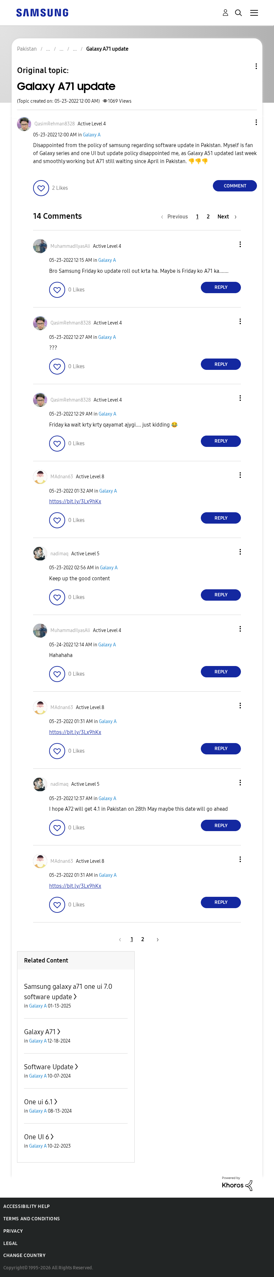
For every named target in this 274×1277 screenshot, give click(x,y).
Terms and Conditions (31, 1219)
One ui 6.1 (38, 1102)
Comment (235, 186)
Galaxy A (92, 135)
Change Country (24, 1255)
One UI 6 (36, 1137)
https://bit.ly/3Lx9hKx (75, 501)
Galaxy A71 (40, 1032)
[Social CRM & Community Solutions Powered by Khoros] (237, 1183)
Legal (10, 1243)
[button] (245, 122)
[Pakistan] (42, 12)
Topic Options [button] (245, 66)
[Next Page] (155, 939)
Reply (221, 287)
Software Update (49, 1067)
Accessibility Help (26, 1206)
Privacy (13, 1231)
